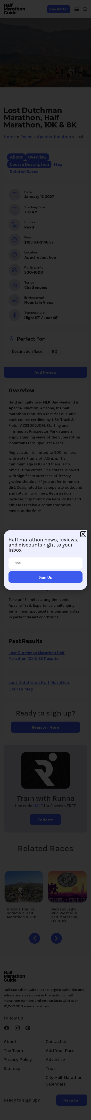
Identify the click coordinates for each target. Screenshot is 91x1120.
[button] (83, 534)
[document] (45, 560)
